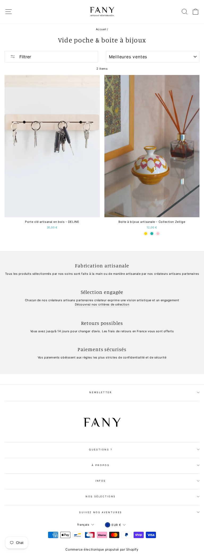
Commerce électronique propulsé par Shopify (101, 549)
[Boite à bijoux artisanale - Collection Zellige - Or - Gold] (146, 234)
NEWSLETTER (100, 392)
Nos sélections (101, 496)
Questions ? (100, 449)
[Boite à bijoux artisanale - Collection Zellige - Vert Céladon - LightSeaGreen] (152, 234)
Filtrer (24, 56)
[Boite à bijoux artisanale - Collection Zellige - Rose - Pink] (158, 234)
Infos (100, 480)
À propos (100, 465)
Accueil (101, 29)
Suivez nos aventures (100, 512)
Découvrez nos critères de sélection (102, 304)
